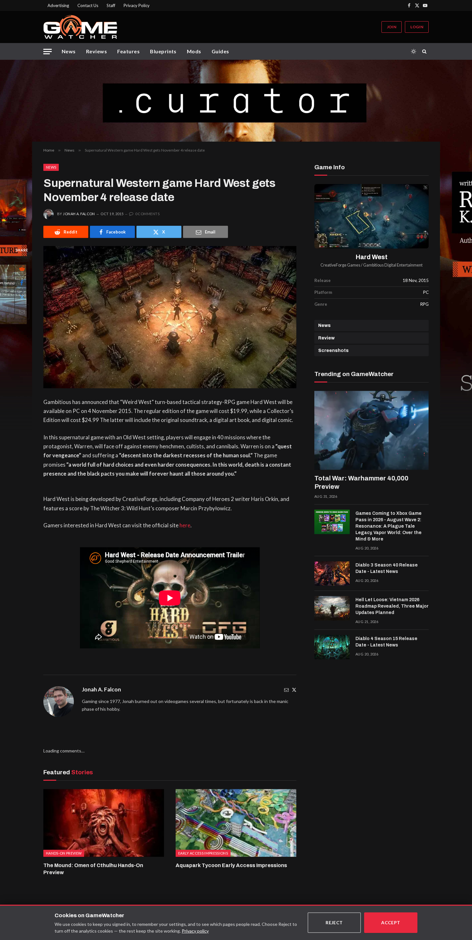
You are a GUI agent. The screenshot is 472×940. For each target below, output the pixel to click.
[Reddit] (21, 268)
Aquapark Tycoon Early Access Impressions (231, 865)
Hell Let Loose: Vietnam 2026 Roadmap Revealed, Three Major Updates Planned (392, 606)
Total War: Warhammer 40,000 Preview (361, 482)
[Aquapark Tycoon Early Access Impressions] (236, 823)
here (184, 525)
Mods (194, 51)
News (69, 51)
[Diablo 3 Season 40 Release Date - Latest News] (332, 573)
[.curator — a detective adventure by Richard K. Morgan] (236, 101)
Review (326, 338)
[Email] (21, 311)
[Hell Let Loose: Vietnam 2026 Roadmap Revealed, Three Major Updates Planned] (332, 608)
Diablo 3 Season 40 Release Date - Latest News (386, 568)
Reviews (96, 51)
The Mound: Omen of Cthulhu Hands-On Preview (93, 869)
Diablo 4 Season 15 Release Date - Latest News (386, 641)
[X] (21, 297)
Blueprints (163, 51)
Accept (390, 922)
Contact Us (87, 5)
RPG (424, 304)
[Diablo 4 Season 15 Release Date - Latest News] (332, 647)
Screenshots (333, 350)
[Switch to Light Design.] (413, 51)
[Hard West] (371, 216)
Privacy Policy (137, 5)
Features (128, 51)
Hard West (372, 257)
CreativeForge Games (340, 265)
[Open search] (425, 51)
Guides (220, 51)
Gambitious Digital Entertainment (393, 265)
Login (416, 26)
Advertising (58, 5)
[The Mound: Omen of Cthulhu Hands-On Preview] (103, 823)
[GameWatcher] (80, 27)
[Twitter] (294, 689)
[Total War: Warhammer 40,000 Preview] (371, 430)
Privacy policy (195, 931)
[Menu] (47, 51)
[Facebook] (21, 283)
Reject (334, 922)
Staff (111, 5)
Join (391, 26)
